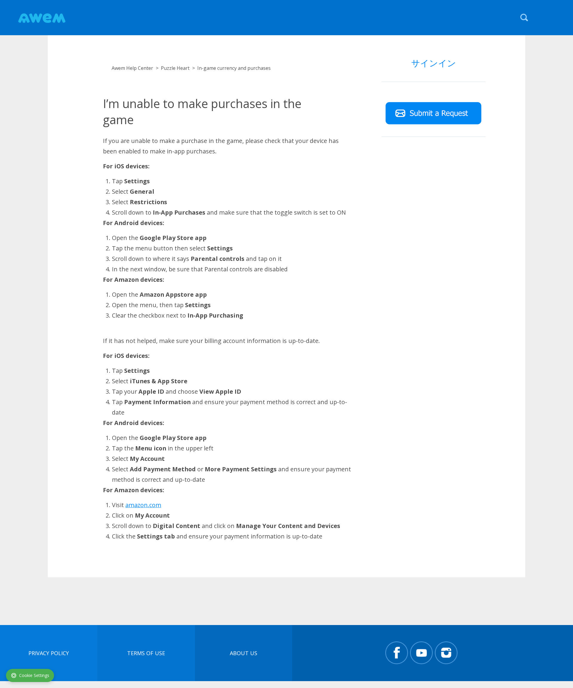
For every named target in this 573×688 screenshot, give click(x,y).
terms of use (146, 653)
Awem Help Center (132, 68)
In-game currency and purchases (234, 68)
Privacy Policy (48, 653)
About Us (243, 653)
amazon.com (143, 505)
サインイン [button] (433, 63)
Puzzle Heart (175, 68)
